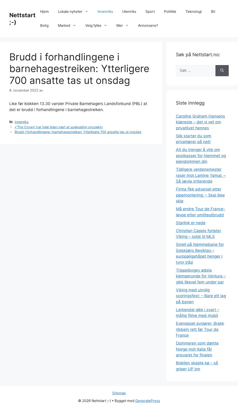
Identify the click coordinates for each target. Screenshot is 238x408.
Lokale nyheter (70, 11)
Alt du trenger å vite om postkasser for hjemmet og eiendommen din (201, 155)
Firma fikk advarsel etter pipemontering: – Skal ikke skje (200, 195)
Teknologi (193, 11)
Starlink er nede (190, 222)
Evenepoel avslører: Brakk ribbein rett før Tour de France (200, 329)
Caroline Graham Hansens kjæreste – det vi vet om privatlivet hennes (200, 122)
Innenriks (105, 11)
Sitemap (119, 393)
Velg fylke (93, 25)
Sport (150, 11)
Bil (213, 11)
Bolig (44, 25)
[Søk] (222, 70)
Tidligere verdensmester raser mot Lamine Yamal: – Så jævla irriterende (201, 175)
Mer (119, 25)
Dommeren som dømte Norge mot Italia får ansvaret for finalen (197, 349)
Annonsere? (148, 25)
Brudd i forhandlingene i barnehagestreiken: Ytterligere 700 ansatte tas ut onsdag (78, 132)
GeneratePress (147, 400)
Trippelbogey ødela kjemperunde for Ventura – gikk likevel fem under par (201, 276)
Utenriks (129, 11)
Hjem (44, 11)
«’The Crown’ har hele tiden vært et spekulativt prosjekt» (59, 127)
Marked (64, 25)
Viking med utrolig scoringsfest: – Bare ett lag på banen (201, 296)
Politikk (170, 11)
